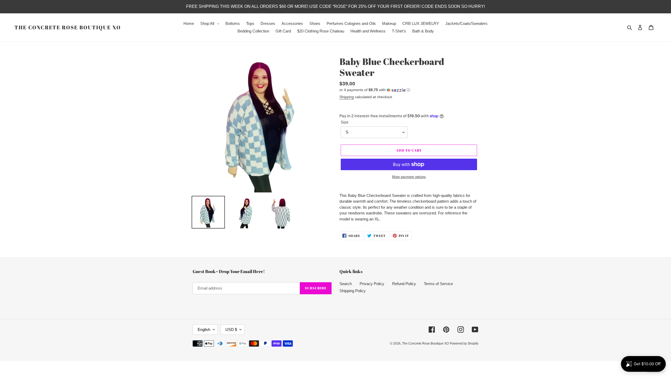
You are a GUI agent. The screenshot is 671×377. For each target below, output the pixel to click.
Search (345, 283)
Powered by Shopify (464, 343)
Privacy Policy (372, 283)
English (204, 329)
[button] (374, 89)
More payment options (409, 177)
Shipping (346, 97)
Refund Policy (404, 283)
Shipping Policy (352, 291)
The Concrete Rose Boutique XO (67, 27)
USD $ (231, 329)
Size (344, 122)
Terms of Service (438, 283)
